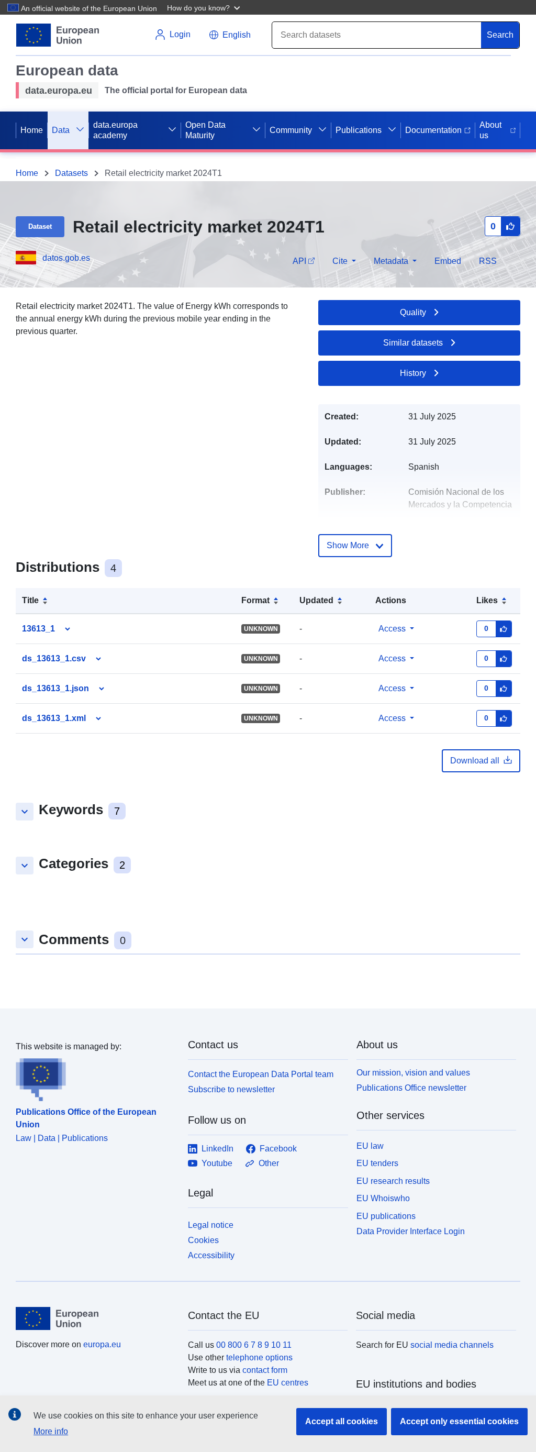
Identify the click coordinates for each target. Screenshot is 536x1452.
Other (269, 1163)
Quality (413, 312)
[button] (204, 7)
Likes (487, 600)
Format (255, 600)
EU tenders (377, 1163)
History (413, 373)
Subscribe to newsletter (231, 1089)
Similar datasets (413, 342)
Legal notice (210, 1225)
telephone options (259, 1357)
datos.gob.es (66, 257)
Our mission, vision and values (413, 1072)
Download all (474, 760)
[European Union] (96, 1318)
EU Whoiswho (383, 1198)
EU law (370, 1145)
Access (392, 628)
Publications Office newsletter (411, 1087)
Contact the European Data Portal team (260, 1074)
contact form (264, 1370)
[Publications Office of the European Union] (95, 1077)
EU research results (393, 1181)
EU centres (287, 1382)
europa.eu (102, 1344)
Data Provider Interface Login (410, 1231)
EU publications (386, 1216)
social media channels (452, 1344)
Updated (316, 600)
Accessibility (211, 1255)
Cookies (203, 1240)
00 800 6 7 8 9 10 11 (254, 1344)
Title (30, 600)
